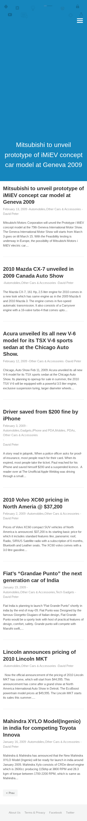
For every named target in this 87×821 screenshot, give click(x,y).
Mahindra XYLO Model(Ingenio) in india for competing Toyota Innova (42, 728)
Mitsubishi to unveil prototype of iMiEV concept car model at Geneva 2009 (43, 195)
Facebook (55, 812)
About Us (14, 812)
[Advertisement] (43, 86)
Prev (12, 793)
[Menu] (80, 20)
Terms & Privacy (34, 812)
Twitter (70, 812)
